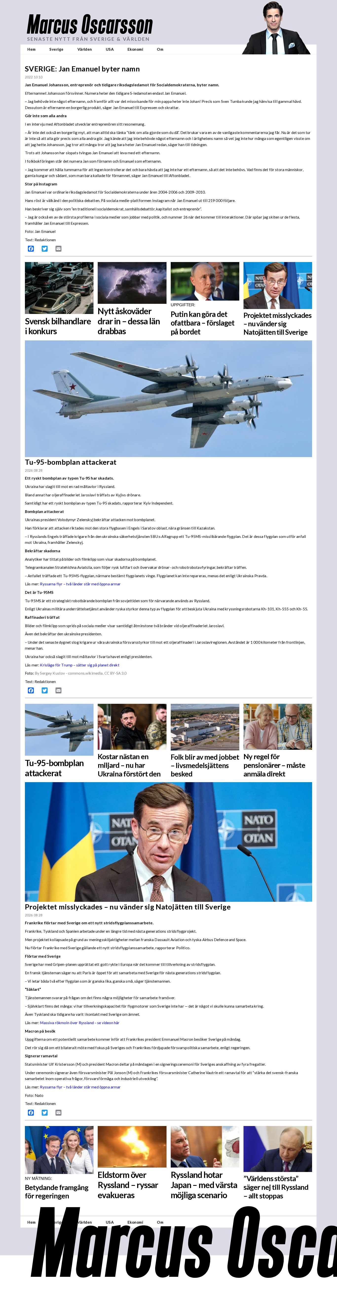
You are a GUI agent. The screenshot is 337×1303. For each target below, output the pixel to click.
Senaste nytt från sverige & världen (88, 39)
